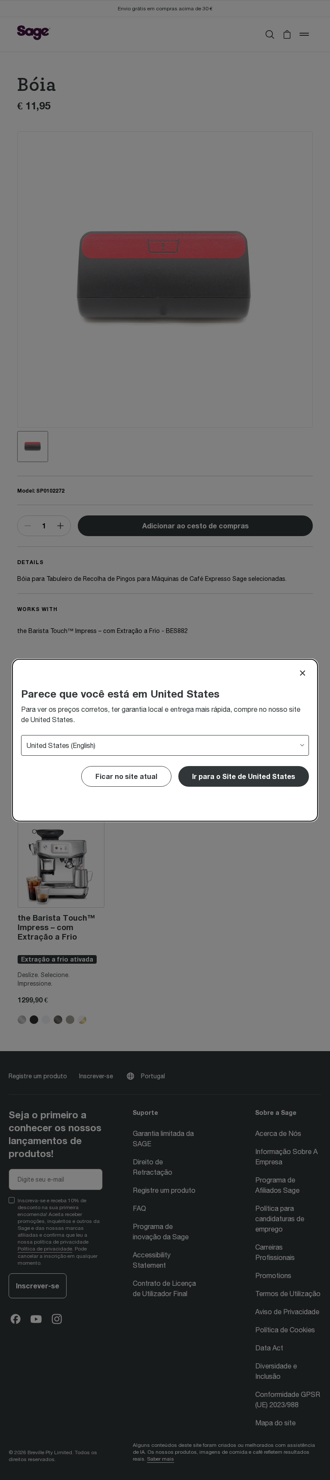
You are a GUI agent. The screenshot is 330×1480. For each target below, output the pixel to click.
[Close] (302, 673)
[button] (243, 776)
